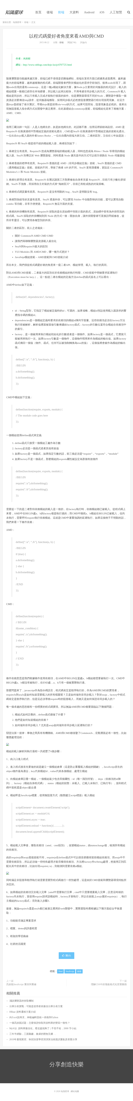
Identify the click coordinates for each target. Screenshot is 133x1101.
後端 (50, 12)
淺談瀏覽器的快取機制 (21, 1001)
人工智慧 (116, 12)
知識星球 (14, 12)
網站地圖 (75, 1091)
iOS (102, 12)
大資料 (74, 12)
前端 (61, 12)
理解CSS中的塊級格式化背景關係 (109, 984)
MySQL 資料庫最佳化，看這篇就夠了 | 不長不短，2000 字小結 (42, 1028)
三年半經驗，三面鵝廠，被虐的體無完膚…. (32, 1034)
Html (60, 971)
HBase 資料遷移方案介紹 (22, 1012)
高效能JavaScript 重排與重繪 (21, 984)
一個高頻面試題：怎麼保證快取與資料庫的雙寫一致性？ (39, 1023)
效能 (79, 971)
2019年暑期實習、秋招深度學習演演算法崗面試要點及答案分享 (43, 1039)
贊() (68, 955)
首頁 (38, 12)
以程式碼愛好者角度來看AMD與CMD (66, 36)
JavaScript (70, 971)
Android (89, 12)
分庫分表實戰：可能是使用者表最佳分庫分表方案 (36, 1006)
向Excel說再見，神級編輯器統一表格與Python (33, 1017)
